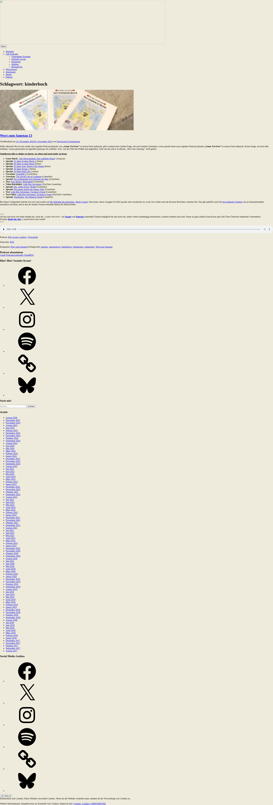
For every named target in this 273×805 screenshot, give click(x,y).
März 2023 (10, 479)
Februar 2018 (12, 635)
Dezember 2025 (13, 420)
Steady (9, 74)
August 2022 (11, 497)
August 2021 (11, 528)
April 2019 (10, 599)
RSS (12, 242)
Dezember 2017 (13, 640)
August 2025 (11, 425)
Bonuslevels (16, 67)
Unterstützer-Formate (20, 56)
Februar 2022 (12, 512)
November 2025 (13, 423)
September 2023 (13, 464)
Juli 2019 (10, 592)
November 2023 (13, 461)
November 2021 (13, 520)
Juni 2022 (10, 502)
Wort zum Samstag (19, 247)
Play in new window (17, 237)
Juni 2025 (10, 428)
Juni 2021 (10, 533)
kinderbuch (67, 247)
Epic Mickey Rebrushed (22, 181)
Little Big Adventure (32, 184)
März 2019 (10, 602)
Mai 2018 (10, 628)
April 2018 (10, 630)
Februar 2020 (12, 574)
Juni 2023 (10, 471)
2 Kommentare (73, 141)
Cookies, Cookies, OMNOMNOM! (90, 803)
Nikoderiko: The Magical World (28, 197)
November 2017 (13, 643)
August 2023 (11, 466)
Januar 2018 (11, 638)
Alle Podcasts (12, 54)
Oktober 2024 (12, 438)
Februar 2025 (12, 430)
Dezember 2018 (13, 610)
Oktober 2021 (12, 522)
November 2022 (13, 489)
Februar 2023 (12, 481)
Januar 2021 (11, 546)
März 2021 (10, 540)
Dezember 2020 (13, 548)
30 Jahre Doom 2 (21, 169)
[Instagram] (27, 329)
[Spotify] (27, 351)
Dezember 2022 (13, 487)
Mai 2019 (10, 597)
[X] (27, 307)
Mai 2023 (10, 474)
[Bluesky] (27, 395)
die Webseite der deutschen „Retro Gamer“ (69, 202)
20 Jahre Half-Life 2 (23, 171)
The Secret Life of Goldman (28, 176)
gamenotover (54, 247)
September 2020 (13, 556)
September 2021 (13, 525)
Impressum (10, 72)
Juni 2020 (10, 563)
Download (33, 237)
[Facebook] (27, 285)
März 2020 (10, 571)
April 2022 (10, 507)
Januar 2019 (11, 607)
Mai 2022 (10, 505)
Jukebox (15, 64)
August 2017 (11, 651)
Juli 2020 (10, 561)
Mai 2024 (10, 448)
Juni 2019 (10, 594)
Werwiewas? (11, 69)
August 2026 (11, 417)
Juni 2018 (10, 625)
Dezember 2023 (13, 458)
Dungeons (16, 61)
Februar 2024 (12, 453)
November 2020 (13, 551)
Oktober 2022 (12, 492)
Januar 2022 (11, 515)
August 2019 (11, 589)
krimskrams (78, 247)
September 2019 (13, 587)
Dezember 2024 (13, 433)
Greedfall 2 (21, 174)
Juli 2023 (10, 469)
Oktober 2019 (12, 584)
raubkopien (89, 247)
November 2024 (13, 435)
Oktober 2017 (12, 645)
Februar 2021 (12, 543)
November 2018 (13, 612)
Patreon (9, 77)
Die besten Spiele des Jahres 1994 (29, 189)
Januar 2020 (11, 576)
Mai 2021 (10, 535)
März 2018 (10, 633)
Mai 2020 (10, 566)
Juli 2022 (10, 499)
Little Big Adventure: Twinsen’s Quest (28, 192)
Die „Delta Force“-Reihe (25, 187)
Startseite (10, 51)
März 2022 (10, 510)
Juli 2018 (10, 622)
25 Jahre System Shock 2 (25, 161)
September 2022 (13, 494)
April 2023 (10, 476)
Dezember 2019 (13, 579)
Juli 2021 (10, 530)
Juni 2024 (10, 446)
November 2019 (13, 581)
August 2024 (11, 443)
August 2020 (11, 558)
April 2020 (10, 569)
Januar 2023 (11, 484)
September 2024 (13, 441)
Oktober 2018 (12, 615)
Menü (3, 46)
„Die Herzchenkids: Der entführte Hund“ (36, 158)
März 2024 (10, 451)
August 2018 (11, 620)
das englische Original (232, 202)
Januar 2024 (11, 456)
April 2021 (10, 538)
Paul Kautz (62, 141)
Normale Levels (18, 59)
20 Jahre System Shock (24, 164)
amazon (44, 247)
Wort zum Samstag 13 (16, 135)
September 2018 (13, 617)
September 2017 (13, 648)
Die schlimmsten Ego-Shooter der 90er (31, 179)
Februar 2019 (12, 604)
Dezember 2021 (13, 517)
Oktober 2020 (12, 553)
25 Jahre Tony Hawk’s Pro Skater (29, 166)
